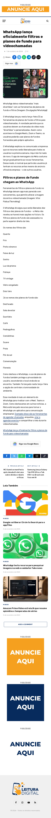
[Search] (47, 21)
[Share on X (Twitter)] (19, 57)
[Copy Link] (34, 57)
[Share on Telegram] (29, 57)
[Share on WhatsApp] (24, 57)
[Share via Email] (38, 57)
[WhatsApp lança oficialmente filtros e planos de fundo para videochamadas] (25, 83)
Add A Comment (25, 624)
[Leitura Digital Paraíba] (25, 21)
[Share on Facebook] (14, 57)
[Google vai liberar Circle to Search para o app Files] (25, 503)
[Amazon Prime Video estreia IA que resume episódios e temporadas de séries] (25, 588)
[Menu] (4, 21)
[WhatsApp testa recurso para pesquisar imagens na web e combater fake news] (25, 545)
